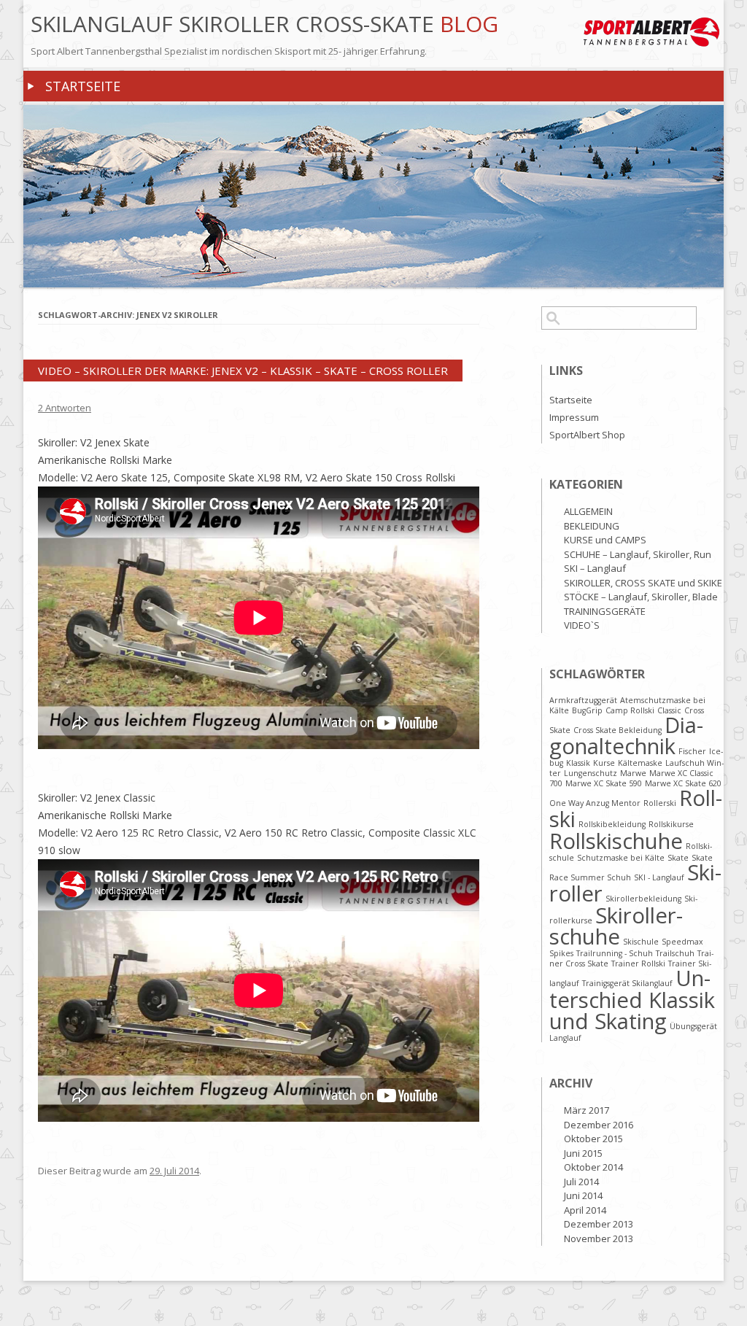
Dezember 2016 (598, 1124)
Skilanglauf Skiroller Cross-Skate (235, 24)
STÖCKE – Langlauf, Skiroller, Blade (641, 596)
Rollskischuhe (616, 841)
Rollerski (659, 803)
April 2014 (585, 1210)
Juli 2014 (581, 1181)
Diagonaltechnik (626, 735)
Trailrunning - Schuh (614, 953)
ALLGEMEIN (588, 511)
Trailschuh (675, 953)
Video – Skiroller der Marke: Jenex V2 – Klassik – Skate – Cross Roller (243, 370)
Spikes (561, 953)
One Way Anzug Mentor (594, 803)
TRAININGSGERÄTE (605, 611)
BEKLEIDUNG (591, 525)
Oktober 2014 (593, 1167)
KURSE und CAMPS (605, 539)
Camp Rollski (629, 710)
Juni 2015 (583, 1153)
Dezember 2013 (598, 1223)
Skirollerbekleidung (643, 898)
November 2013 (598, 1238)
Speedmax (682, 942)
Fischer (692, 751)
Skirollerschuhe (616, 926)
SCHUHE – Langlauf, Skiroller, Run (637, 554)
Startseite (82, 86)
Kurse (604, 763)
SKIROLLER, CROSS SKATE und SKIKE (643, 582)
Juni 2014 (583, 1195)
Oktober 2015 (593, 1138)
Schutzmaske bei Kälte (621, 858)
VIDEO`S (582, 625)
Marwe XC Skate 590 (603, 783)
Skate (678, 858)
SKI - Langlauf (659, 877)
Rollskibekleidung (612, 824)
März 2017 (586, 1110)
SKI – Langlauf (595, 568)
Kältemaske (640, 763)
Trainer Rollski (638, 963)
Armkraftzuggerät (583, 700)
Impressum (574, 417)
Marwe (633, 773)
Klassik (578, 763)
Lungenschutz (590, 773)
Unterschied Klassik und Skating (632, 1000)
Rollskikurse (671, 824)
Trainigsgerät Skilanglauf (627, 983)
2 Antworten (64, 407)
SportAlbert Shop (587, 434)
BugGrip (587, 710)
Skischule (641, 942)
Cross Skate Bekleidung (617, 730)
